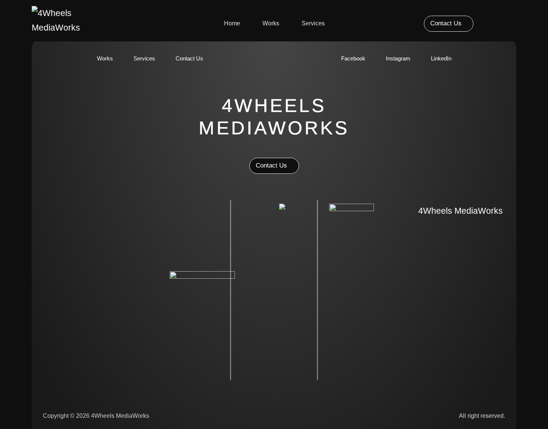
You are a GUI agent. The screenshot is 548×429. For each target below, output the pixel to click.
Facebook (353, 58)
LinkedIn (441, 58)
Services (313, 23)
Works (270, 23)
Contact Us (189, 58)
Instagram (398, 58)
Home (232, 23)
